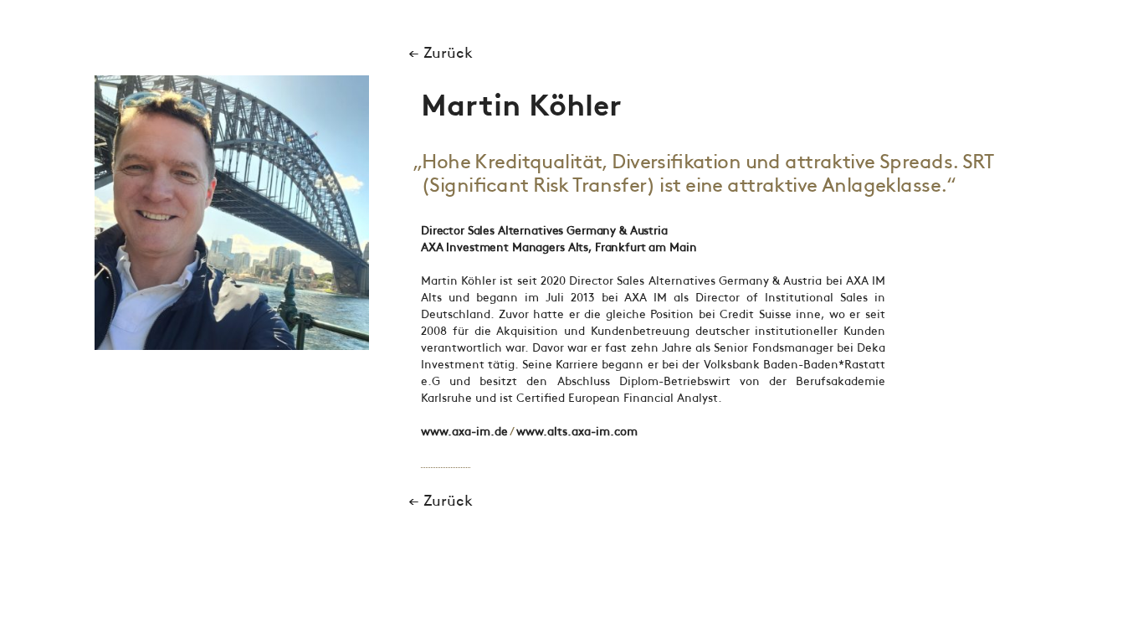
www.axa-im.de (464, 431)
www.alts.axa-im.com (577, 431)
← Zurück (440, 53)
